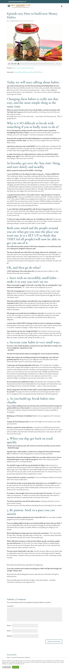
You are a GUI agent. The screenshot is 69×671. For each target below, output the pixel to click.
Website (9, 636)
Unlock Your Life (22, 21)
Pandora (16, 72)
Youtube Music (29, 72)
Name (9, 625)
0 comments (30, 21)
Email (22, 72)
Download (30, 68)
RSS (36, 72)
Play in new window (19, 68)
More (40, 72)
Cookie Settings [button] (6, 667)
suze (9, 21)
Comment (10, 606)
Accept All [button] (15, 667)
